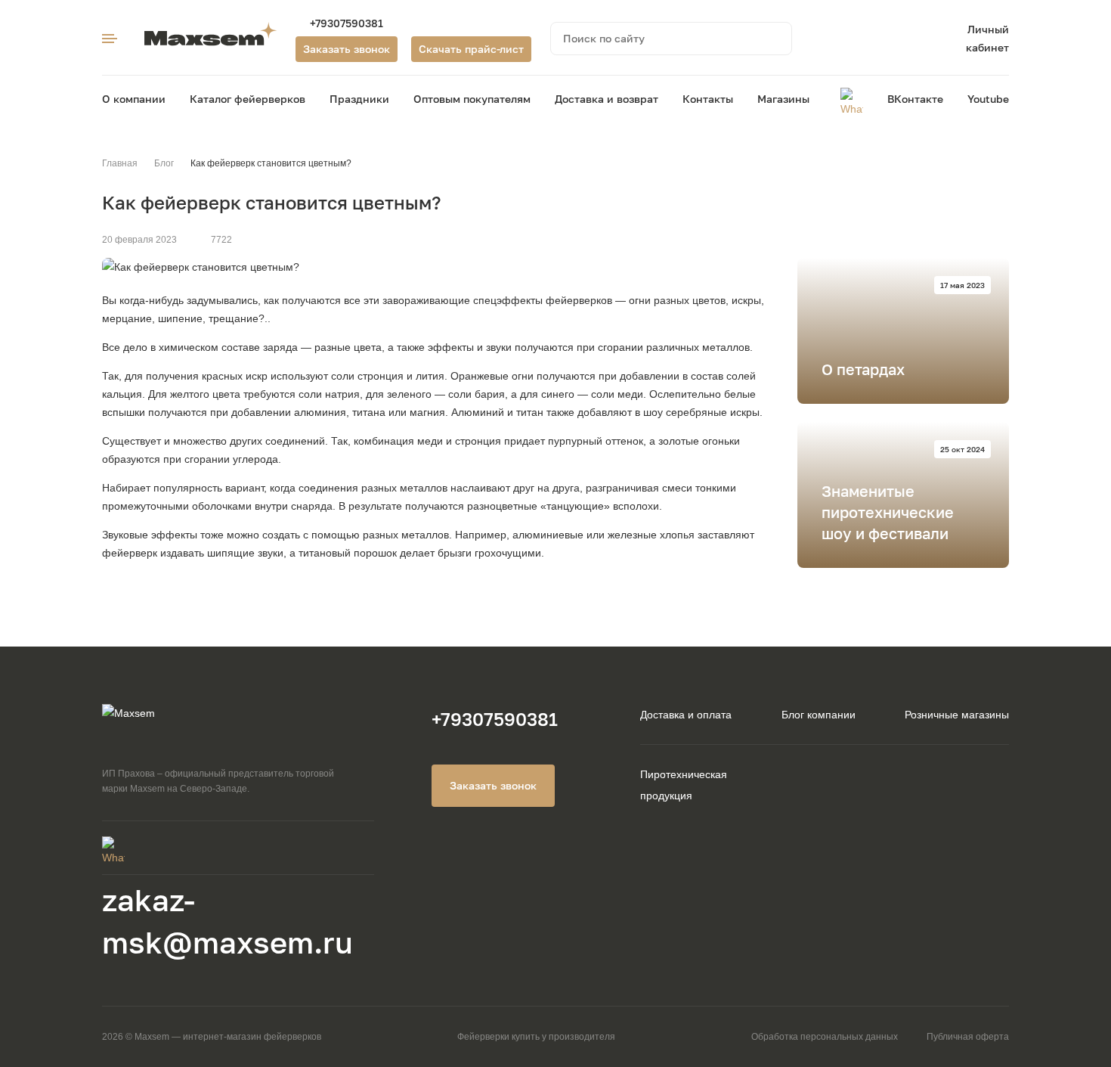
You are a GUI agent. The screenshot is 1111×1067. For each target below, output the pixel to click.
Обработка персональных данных (824, 1036)
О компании (134, 98)
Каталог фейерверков (247, 98)
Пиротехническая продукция (683, 785)
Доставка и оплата (686, 715)
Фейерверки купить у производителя (536, 1036)
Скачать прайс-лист (471, 48)
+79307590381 (346, 23)
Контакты (707, 98)
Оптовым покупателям (472, 98)
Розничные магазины (957, 715)
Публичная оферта (968, 1036)
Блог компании (818, 715)
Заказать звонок (346, 48)
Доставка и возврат (606, 98)
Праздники (359, 98)
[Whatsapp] (851, 99)
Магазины (783, 98)
